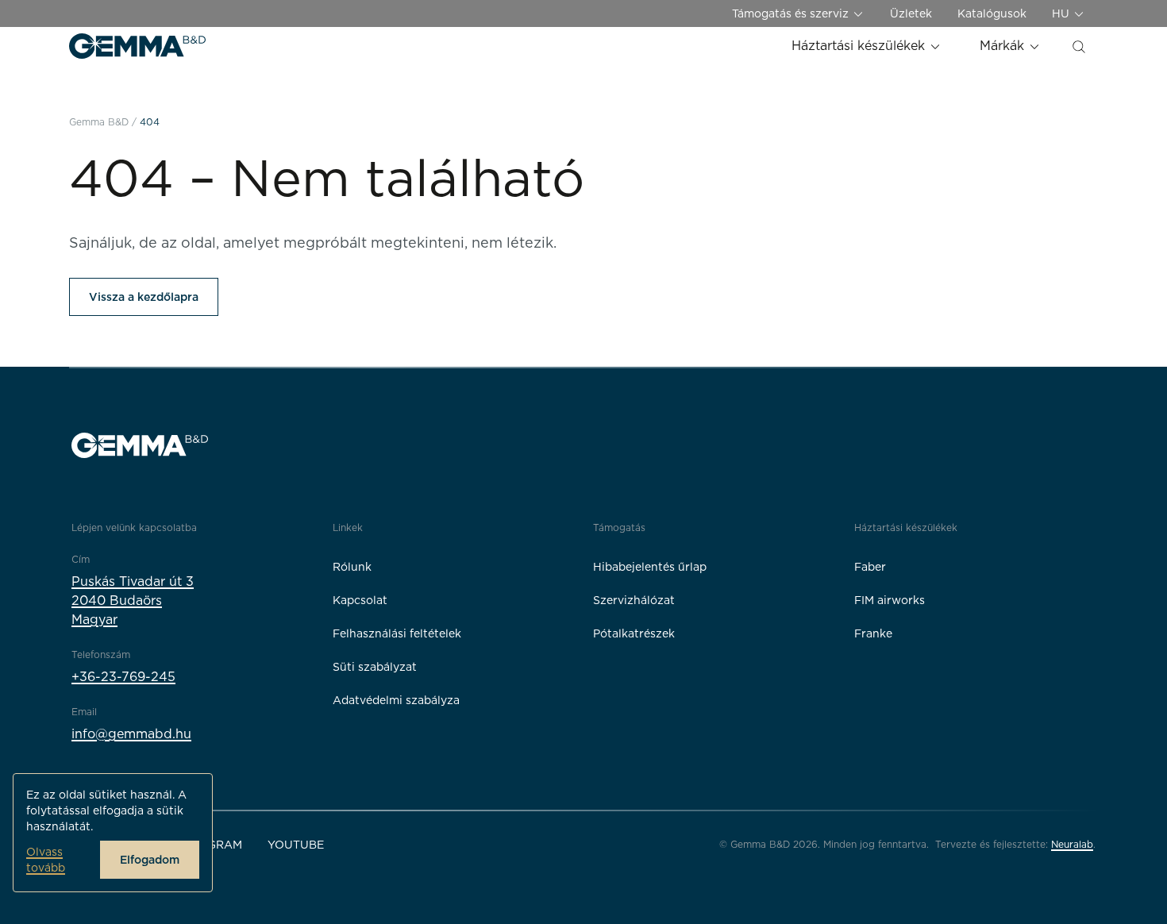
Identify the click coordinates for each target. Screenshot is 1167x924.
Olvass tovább (45, 859)
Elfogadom (149, 859)
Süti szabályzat (375, 666)
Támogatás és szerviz (792, 13)
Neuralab (1072, 844)
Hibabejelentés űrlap (650, 566)
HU (1062, 13)
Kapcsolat (360, 600)
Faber (870, 566)
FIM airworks (889, 600)
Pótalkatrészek (634, 633)
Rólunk (352, 566)
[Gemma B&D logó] (137, 46)
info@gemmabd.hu (131, 733)
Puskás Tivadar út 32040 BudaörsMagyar (132, 600)
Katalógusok (991, 13)
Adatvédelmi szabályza (396, 700)
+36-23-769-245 (123, 676)
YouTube (296, 844)
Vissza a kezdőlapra (143, 297)
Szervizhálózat (634, 600)
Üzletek (911, 13)
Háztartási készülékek (860, 45)
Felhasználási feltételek (397, 633)
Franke (873, 633)
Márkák (1004, 45)
